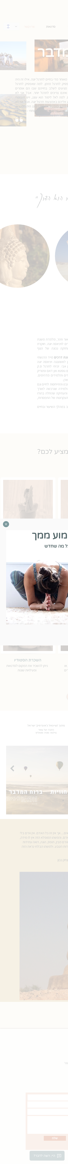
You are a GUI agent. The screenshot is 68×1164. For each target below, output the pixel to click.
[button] (6, 524)
